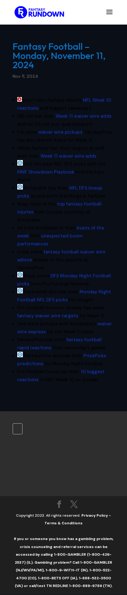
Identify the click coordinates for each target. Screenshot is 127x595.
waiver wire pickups (60, 132)
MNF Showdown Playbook (45, 172)
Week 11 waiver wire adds (83, 116)
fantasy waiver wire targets (47, 316)
